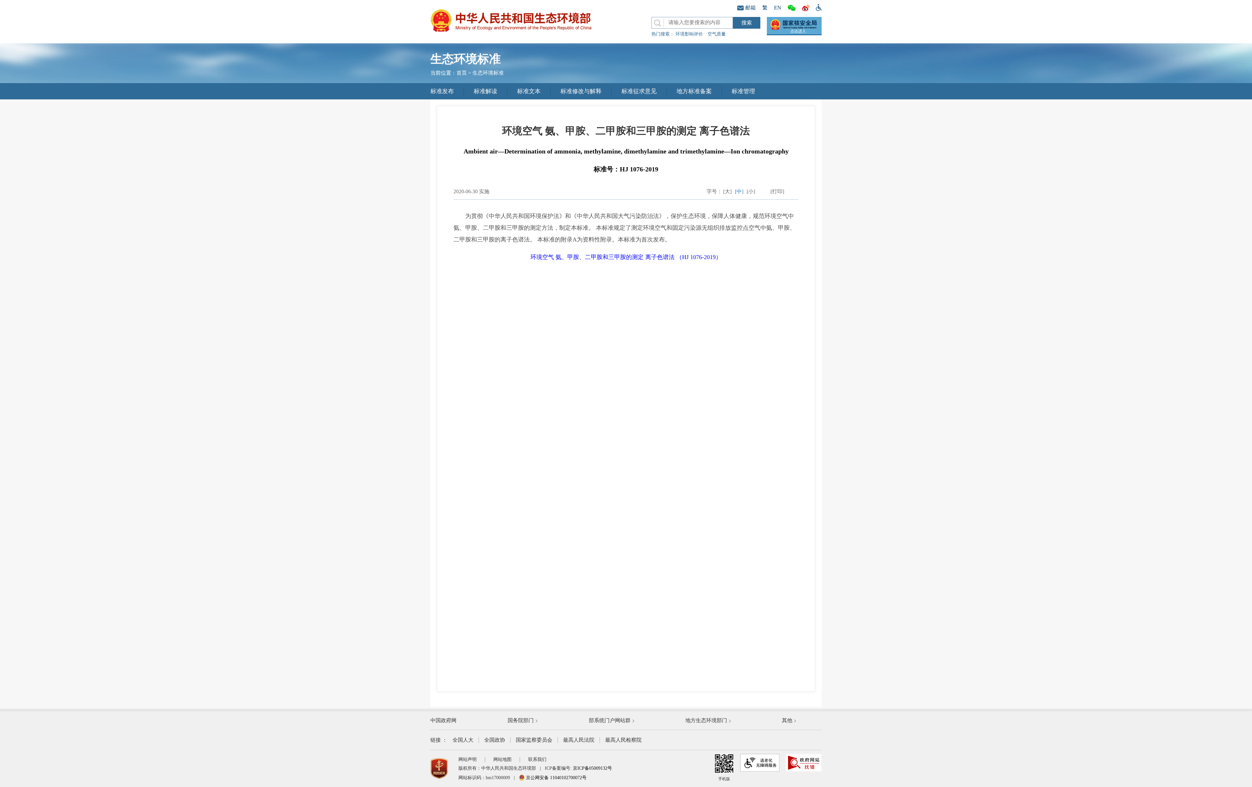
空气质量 (717, 34)
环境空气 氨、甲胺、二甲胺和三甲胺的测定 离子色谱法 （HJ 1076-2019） (626, 257)
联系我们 (537, 759)
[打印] (777, 191)
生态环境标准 (488, 73)
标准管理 (743, 91)
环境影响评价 (689, 34)
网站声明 (467, 759)
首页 (461, 73)
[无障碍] (817, 7)
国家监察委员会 (534, 740)
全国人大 (463, 740)
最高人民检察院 (623, 740)
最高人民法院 (578, 740)
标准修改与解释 (581, 91)
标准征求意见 (639, 91)
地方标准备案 (694, 91)
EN (777, 7)
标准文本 (529, 91)
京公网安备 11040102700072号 (556, 777)
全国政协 (494, 740)
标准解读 (485, 91)
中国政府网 (443, 720)
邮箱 (750, 7)
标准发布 (442, 91)
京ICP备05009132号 (592, 768)
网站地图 (502, 759)
